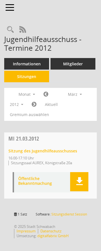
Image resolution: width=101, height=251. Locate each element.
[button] (79, 181)
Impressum (26, 231)
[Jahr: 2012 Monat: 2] (45, 94)
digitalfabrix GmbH (53, 235)
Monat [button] (25, 94)
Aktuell (51, 104)
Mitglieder (73, 63)
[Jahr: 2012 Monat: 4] (34, 104)
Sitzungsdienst (69, 214)
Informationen (27, 63)
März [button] (73, 94)
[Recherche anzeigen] (10, 29)
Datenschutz (50, 231)
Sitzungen (26, 76)
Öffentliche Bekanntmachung (35, 181)
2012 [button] (15, 104)
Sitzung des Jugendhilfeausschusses (42, 151)
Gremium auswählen (29, 114)
